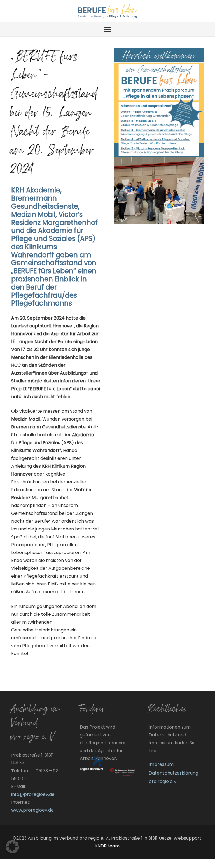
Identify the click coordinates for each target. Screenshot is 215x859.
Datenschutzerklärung (173, 773)
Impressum (161, 764)
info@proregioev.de (33, 794)
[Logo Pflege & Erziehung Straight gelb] (107, 11)
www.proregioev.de (32, 810)
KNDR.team (108, 846)
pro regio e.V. (163, 781)
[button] (107, 29)
